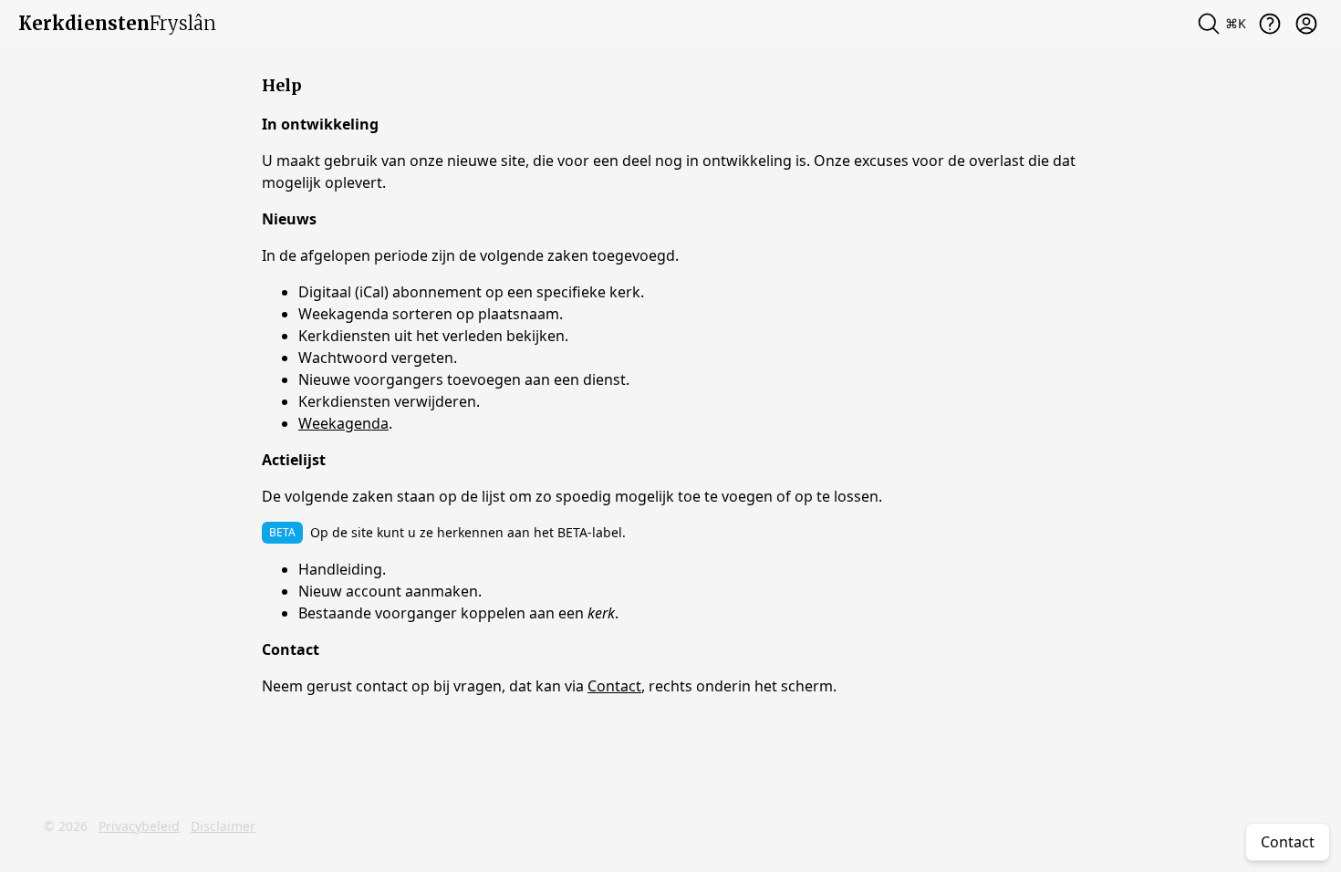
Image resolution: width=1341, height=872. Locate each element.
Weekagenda (343, 423)
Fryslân (117, 23)
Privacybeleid (139, 826)
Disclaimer (223, 826)
